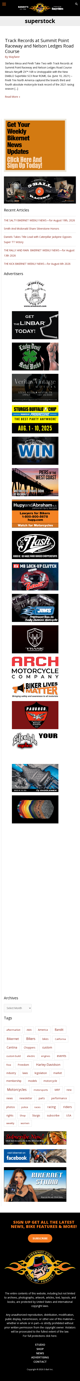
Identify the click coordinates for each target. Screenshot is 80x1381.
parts (42, 1098)
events (61, 1056)
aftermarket (13, 1029)
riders (67, 1107)
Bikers (30, 1038)
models (32, 1081)
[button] (76, 4)
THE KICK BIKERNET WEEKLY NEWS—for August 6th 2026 (37, 263)
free (8, 1064)
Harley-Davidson (48, 1064)
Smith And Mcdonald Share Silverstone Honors (32, 228)
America (43, 1029)
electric (31, 1056)
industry (11, 1073)
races (37, 1107)
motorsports (41, 1090)
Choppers (29, 1047)
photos (10, 1107)
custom (47, 1047)
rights (10, 1115)
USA (68, 1115)
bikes (45, 1039)
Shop (23, 1115)
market (57, 1073)
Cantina (12, 1047)
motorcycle (50, 1081)
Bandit (59, 1030)
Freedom (23, 1064)
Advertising (40, 1357)
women (25, 1123)
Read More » (12, 97)
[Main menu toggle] (4, 4)
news (10, 1098)
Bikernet (13, 1039)
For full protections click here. (40, 1336)
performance (59, 1098)
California (60, 1039)
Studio (40, 1344)
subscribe (53, 1115)
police (24, 1107)
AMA (29, 1029)
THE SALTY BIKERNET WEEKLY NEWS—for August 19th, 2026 (39, 220)
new (69, 1090)
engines (45, 1056)
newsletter (26, 1098)
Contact (40, 1361)
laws (25, 1073)
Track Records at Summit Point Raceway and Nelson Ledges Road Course (39, 45)
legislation (41, 1073)
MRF (57, 1090)
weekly (10, 1123)
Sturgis (36, 1115)
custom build (13, 1056)
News (40, 1353)
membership (13, 1081)
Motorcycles (17, 1089)
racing (51, 1107)
